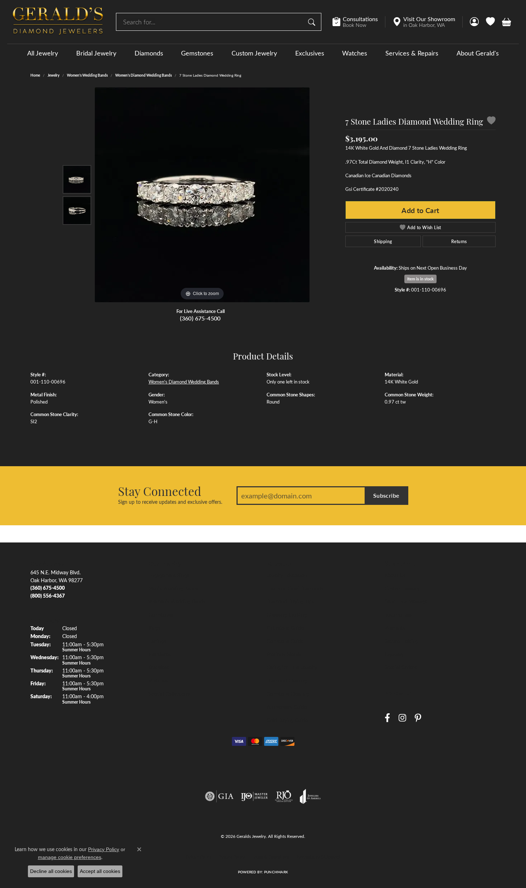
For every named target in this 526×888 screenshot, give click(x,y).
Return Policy (198, 857)
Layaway (394, 654)
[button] (474, 22)
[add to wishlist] (491, 121)
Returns (459, 241)
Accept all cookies (100, 871)
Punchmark (276, 871)
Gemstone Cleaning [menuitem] (288, 693)
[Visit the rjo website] (284, 796)
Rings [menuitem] (154, 627)
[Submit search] (313, 21)
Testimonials (398, 614)
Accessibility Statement (318, 857)
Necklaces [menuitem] (159, 654)
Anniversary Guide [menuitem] (287, 706)
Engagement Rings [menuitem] (168, 575)
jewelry (53, 75)
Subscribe (386, 495)
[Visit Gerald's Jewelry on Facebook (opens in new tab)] (387, 718)
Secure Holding (401, 641)
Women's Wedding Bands (87, 75)
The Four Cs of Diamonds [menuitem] (295, 588)
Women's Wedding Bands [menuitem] (176, 601)
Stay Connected (159, 491)
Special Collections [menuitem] (169, 693)
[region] (202, 194)
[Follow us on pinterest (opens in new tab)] (418, 718)
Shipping (383, 241)
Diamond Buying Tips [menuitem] (290, 601)
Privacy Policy (232, 857)
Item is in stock (420, 278)
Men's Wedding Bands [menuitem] (173, 588)
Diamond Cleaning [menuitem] (287, 680)
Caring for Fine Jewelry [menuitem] (292, 667)
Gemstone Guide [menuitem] (285, 641)
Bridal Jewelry (96, 53)
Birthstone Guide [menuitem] (285, 627)
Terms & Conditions (270, 857)
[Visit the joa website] (310, 796)
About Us (395, 575)
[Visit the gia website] (219, 796)
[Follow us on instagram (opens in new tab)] (402, 718)
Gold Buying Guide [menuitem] (287, 720)
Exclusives (309, 53)
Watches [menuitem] (158, 680)
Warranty (395, 627)
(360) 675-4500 (200, 318)
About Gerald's (478, 53)
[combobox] (210, 21)
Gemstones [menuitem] (160, 614)
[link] (358, 22)
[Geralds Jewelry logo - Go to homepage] (57, 22)
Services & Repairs (411, 53)
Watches (354, 53)
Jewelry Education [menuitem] (287, 575)
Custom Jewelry (254, 53)
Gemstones (197, 53)
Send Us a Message (406, 601)
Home (35, 75)
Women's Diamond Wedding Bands (143, 75)
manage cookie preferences (69, 857)
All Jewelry (42, 53)
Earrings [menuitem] (157, 641)
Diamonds (149, 53)
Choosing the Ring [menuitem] (287, 614)
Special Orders (401, 667)
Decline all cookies (51, 871)
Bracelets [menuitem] (158, 667)
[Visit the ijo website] (254, 796)
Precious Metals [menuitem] (284, 654)
